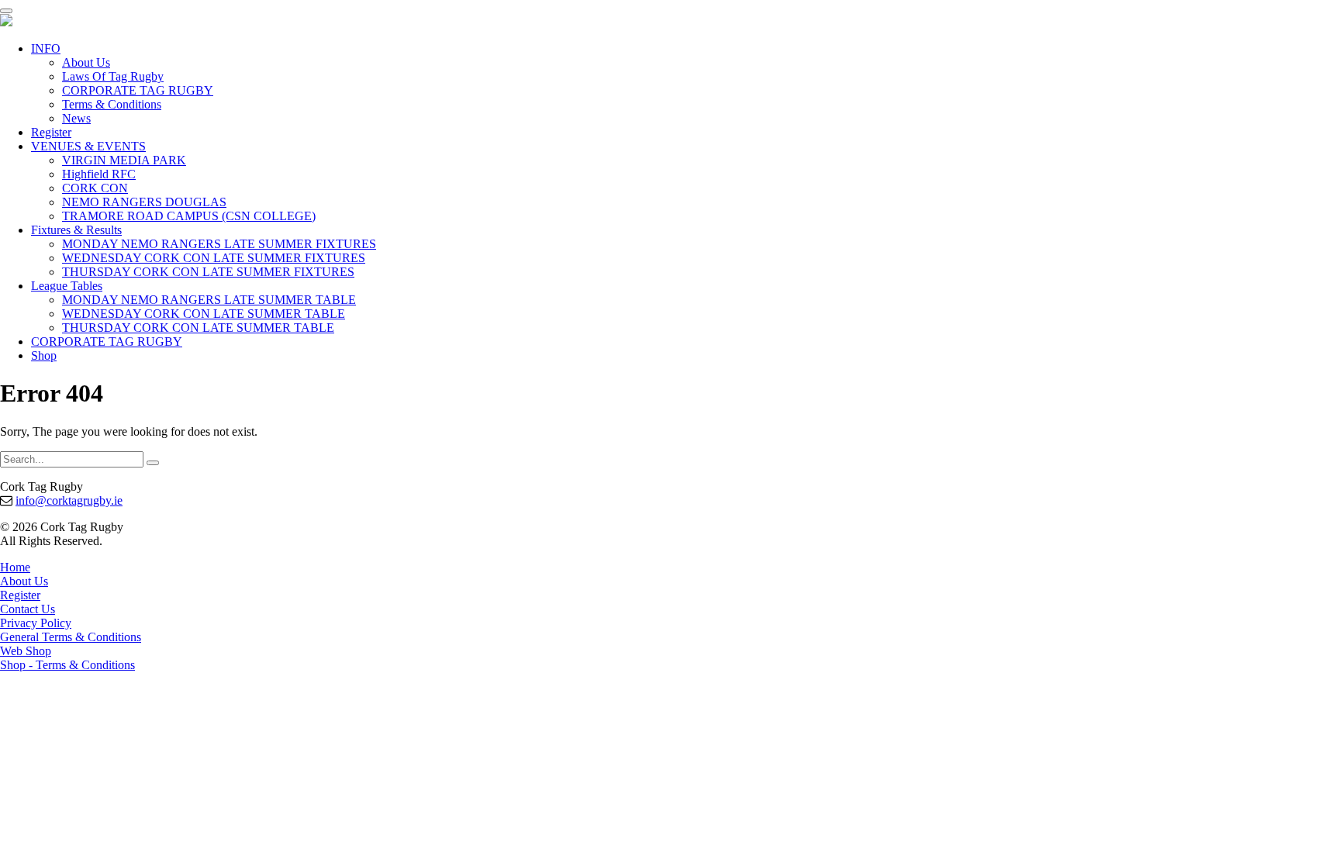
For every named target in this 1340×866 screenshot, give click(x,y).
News (76, 118)
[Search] (153, 463)
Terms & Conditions (111, 104)
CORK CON (95, 188)
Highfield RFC (99, 174)
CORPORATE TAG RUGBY (137, 90)
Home (15, 567)
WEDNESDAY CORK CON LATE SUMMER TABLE (203, 313)
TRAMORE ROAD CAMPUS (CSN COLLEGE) (189, 216)
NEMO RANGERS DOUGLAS (144, 202)
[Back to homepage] (6, 22)
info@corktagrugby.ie (69, 500)
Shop (44, 355)
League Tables (66, 285)
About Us (86, 62)
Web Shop (25, 650)
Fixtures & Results (76, 229)
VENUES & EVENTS (88, 146)
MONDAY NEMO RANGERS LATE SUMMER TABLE (209, 299)
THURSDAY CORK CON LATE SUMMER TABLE (198, 327)
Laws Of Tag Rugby (113, 76)
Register (51, 132)
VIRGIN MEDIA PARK (124, 160)
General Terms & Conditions (70, 636)
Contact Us (27, 609)
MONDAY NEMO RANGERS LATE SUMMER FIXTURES (219, 243)
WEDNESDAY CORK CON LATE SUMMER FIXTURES (213, 257)
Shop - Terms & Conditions (67, 664)
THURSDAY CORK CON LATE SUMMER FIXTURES (208, 271)
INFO (45, 48)
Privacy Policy (35, 623)
